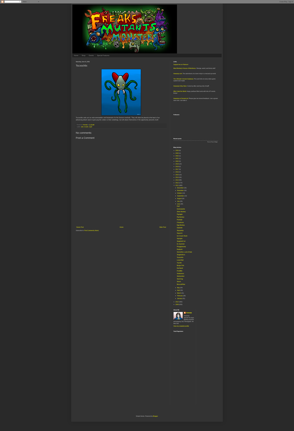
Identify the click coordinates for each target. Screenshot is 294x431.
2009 (177, 304)
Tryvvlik (179, 263)
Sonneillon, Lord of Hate (184, 252)
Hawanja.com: (177, 73)
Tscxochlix (180, 257)
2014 (177, 177)
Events (91, 55)
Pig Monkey (180, 217)
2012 (177, 183)
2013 (177, 180)
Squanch (179, 233)
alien (82, 126)
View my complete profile (181, 326)
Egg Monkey (181, 225)
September (180, 196)
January (179, 298)
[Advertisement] (121, 207)
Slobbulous (180, 273)
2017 (177, 169)
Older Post (162, 227)
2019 (177, 164)
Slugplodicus (181, 254)
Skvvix (179, 281)
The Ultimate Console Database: (183, 79)
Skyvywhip (180, 230)
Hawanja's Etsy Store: (180, 86)
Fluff (178, 206)
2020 (177, 161)
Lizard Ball (180, 260)
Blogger (155, 416)
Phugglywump (181, 246)
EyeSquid (180, 268)
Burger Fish (180, 265)
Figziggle (180, 214)
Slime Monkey (181, 211)
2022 (177, 156)
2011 (177, 185)
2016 (177, 172)
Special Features (103, 55)
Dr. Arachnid (180, 244)
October (179, 193)
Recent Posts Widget (212, 142)
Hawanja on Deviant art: (180, 98)
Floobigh (179, 220)
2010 (177, 302)
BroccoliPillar (181, 284)
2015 (177, 175)
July (178, 201)
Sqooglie (179, 238)
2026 (177, 150)
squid (90, 126)
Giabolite (179, 228)
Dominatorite (181, 209)
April (178, 290)
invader (86, 126)
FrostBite (179, 271)
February (180, 296)
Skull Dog (180, 279)
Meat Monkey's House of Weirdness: (184, 68)
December (180, 188)
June (179, 204)
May (178, 287)
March (179, 293)
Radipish (179, 249)
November (180, 190)
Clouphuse (180, 222)
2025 (177, 153)
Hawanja (189, 313)
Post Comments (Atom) (91, 230)
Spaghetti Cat (181, 241)
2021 (177, 158)
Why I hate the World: (180, 91)
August (179, 198)
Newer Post (80, 227)
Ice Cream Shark (182, 236)
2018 (177, 166)
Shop (83, 55)
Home (76, 55)
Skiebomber (180, 276)
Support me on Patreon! (180, 64)
